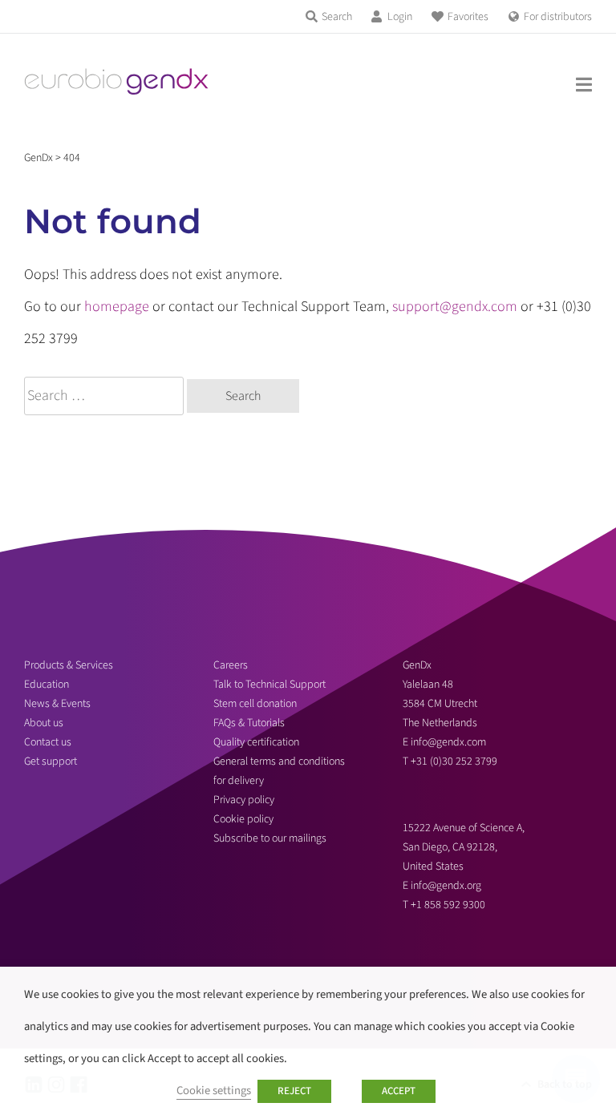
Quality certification (256, 742)
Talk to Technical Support (269, 685)
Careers (230, 665)
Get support (50, 761)
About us (43, 723)
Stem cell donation (255, 704)
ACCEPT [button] (398, 1091)
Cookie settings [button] (213, 1090)
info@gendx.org (446, 886)
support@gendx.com (454, 307)
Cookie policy (243, 819)
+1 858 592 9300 (448, 905)
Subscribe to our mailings (269, 838)
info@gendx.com (448, 742)
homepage (116, 307)
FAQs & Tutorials (249, 723)
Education (46, 685)
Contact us (47, 742)
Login (399, 17)
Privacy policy (243, 800)
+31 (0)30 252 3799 (455, 761)
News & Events (57, 704)
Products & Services (68, 665)
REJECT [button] (294, 1091)
